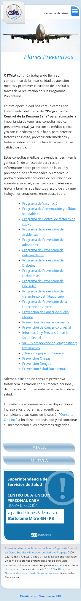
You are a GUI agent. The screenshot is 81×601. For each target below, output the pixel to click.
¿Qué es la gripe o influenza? (43, 353)
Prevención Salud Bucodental (44, 368)
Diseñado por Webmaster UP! (40, 596)
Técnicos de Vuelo (56, 13)
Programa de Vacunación (40, 203)
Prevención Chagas (36, 358)
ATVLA (39, 447)
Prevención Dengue (36, 363)
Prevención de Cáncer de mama (45, 322)
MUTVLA (39, 460)
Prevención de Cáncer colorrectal (46, 327)
